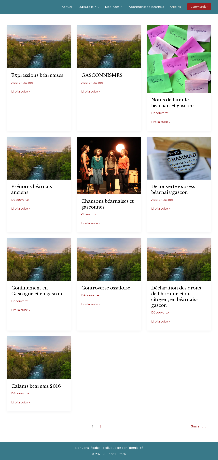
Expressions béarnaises (37, 75)
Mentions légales (87, 447)
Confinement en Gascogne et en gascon (36, 290)
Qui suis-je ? (87, 7)
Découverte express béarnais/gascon (173, 189)
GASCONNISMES (101, 75)
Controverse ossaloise (105, 288)
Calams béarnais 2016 (36, 386)
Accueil (67, 7)
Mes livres (112, 7)
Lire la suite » (20, 91)
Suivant (199, 426)
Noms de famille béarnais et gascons (172, 102)
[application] (97, 7)
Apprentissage (22, 82)
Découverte (160, 113)
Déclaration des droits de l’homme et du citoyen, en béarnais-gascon (176, 296)
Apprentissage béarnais (146, 7)
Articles (175, 7)
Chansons (88, 214)
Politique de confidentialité (123, 447)
